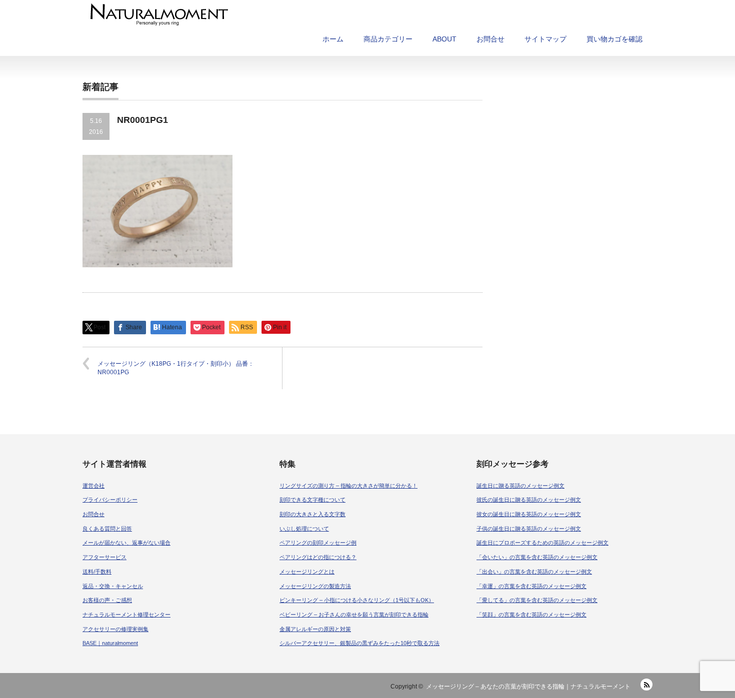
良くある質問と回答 (107, 529)
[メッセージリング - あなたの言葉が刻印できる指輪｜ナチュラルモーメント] (289, 14)
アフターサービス (104, 557)
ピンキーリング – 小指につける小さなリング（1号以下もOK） (357, 600)
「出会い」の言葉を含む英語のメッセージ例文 (534, 572)
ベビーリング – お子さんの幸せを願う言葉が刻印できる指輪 (354, 615)
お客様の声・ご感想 (107, 600)
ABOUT (444, 39)
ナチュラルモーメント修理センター (126, 615)
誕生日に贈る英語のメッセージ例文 (520, 486)
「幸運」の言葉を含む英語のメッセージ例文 (531, 586)
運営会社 (93, 486)
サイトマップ (545, 39)
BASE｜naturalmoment (110, 643)
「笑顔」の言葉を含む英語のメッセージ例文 (531, 615)
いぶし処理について (304, 529)
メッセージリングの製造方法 (315, 586)
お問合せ (490, 39)
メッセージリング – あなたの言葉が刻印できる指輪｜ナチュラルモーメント (528, 686)
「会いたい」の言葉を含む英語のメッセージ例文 (537, 557)
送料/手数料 (97, 572)
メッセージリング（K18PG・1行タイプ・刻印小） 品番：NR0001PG (176, 368)
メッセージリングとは (307, 572)
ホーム (333, 39)
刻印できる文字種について (313, 500)
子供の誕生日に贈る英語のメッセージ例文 (528, 529)
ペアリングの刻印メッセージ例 (318, 543)
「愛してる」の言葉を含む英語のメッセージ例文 (537, 600)
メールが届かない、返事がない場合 (126, 543)
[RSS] (646, 685)
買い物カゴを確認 (614, 39)
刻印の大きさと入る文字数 (313, 514)
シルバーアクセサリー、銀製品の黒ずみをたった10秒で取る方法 (360, 643)
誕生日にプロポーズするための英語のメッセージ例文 (542, 543)
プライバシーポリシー (110, 500)
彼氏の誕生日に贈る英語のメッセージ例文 (528, 500)
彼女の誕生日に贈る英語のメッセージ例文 (528, 514)
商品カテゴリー (388, 39)
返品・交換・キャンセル (112, 586)
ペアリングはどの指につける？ (318, 557)
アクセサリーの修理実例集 (115, 629)
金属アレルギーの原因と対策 (315, 629)
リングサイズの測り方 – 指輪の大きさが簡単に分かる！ (349, 486)
